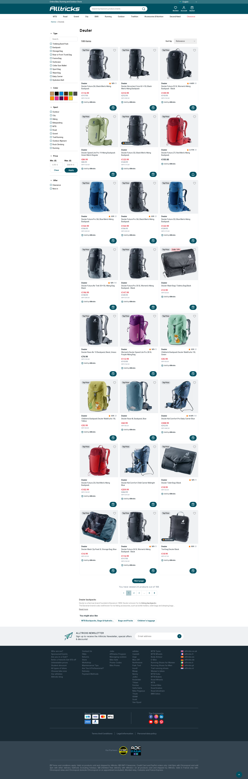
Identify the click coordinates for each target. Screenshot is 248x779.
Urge (134, 657)
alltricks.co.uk (190, 651)
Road (65, 17)
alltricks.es (189, 657)
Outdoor (121, 17)
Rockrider (136, 680)
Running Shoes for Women (163, 662)
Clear (56, 170)
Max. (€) (67, 161)
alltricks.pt (189, 665)
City (86, 17)
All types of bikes (59, 668)
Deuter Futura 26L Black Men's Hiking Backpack (96, 87)
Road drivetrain (158, 691)
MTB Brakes (156, 677)
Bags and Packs (125, 621)
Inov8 (134, 668)
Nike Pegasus (138, 691)
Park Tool (136, 665)
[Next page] (154, 593)
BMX (97, 17)
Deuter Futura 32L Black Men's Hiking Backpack (136, 154)
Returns (85, 657)
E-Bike (154, 660)
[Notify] (193, 174)
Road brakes (156, 688)
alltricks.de (189, 660)
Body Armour (156, 657)
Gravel (76, 17)
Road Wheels (157, 680)
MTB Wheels (156, 654)
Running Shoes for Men (161, 665)
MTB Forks (155, 674)
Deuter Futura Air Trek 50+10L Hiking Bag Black (98, 287)
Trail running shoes (159, 668)
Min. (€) (53, 161)
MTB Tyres (156, 651)
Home (53, 22)
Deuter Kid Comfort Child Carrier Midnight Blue (138, 484)
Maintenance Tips (90, 665)
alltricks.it (188, 662)
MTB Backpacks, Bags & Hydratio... (97, 621)
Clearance (191, 17)
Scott (134, 699)
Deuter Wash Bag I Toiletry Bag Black (176, 286)
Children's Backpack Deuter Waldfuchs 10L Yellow (98, 420)
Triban (135, 682)
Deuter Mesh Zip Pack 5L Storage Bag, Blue (99, 549)
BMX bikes (155, 694)
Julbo (135, 677)
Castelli (135, 654)
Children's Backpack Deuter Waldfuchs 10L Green (178, 353)
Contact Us (87, 651)
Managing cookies (118, 657)
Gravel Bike (156, 685)
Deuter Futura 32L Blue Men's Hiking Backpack (175, 220)
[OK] (179, 636)
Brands (61, 22)
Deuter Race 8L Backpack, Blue (133, 419)
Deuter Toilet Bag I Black (171, 483)
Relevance (180, 41)
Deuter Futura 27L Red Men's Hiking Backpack (175, 154)
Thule (135, 694)
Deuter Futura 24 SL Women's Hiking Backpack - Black (135, 550)
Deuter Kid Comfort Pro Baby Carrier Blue (178, 419)
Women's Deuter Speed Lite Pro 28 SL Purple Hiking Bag (136, 353)
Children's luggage (146, 621)
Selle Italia (137, 688)
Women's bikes (158, 671)
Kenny (135, 674)
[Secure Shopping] (99, 719)
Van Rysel (136, 702)
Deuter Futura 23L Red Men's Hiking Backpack (95, 484)
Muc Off (136, 660)
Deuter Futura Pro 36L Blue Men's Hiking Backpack (97, 220)
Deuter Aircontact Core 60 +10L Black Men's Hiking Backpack (136, 87)
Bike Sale (114, 660)
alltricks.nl (189, 668)
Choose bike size (59, 671)
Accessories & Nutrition (154, 17)
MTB (55, 17)
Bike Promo (115, 665)
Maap (135, 671)
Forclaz (135, 685)
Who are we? (57, 651)
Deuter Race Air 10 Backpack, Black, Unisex (98, 352)
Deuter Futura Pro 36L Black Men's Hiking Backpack (137, 220)
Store (84, 660)
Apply (71, 170)
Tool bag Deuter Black (170, 549)
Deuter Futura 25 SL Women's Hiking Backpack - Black (176, 87)
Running (108, 17)
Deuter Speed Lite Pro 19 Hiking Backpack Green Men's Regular (98, 154)
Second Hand (175, 17)
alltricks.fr (188, 654)
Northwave (137, 662)
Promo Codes (116, 662)
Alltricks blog (57, 677)
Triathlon (134, 17)
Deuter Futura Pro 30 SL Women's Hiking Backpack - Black (137, 287)
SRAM (135, 696)
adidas (135, 651)
